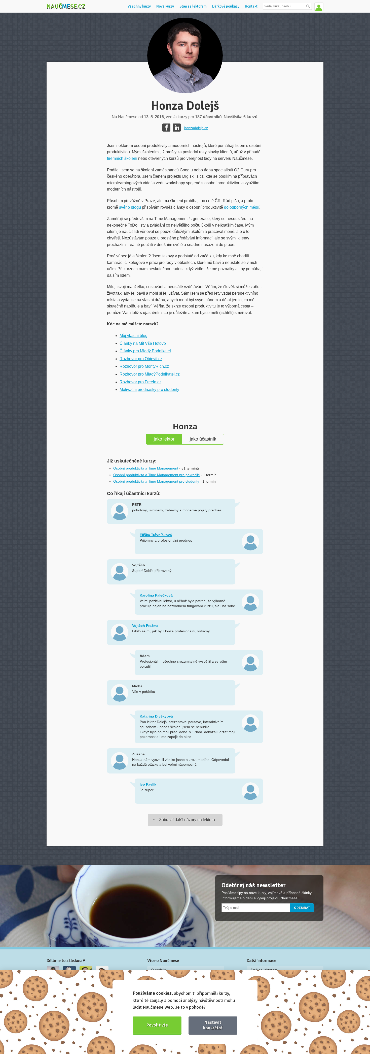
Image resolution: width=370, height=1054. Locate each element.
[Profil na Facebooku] (166, 127)
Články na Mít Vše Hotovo (143, 343)
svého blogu (130, 207)
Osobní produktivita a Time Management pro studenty (156, 481)
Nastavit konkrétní (213, 1024)
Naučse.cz (66, 6)
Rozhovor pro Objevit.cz (141, 359)
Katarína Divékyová (156, 716)
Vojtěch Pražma (145, 626)
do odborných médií (241, 207)
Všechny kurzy (139, 6)
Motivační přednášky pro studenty (149, 389)
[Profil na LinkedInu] (177, 127)
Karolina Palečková (156, 595)
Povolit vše (157, 1025)
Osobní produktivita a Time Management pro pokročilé (156, 475)
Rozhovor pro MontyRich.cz (144, 366)
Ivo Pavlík (148, 784)
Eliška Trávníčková (156, 535)
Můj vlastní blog (133, 335)
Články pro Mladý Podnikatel (145, 351)
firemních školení (122, 158)
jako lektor (164, 439)
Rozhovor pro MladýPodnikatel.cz (150, 374)
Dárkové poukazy (225, 6)
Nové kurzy (165, 6)
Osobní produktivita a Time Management (145, 468)
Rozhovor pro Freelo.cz (140, 382)
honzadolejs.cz (196, 128)
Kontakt (251, 6)
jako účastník (203, 439)
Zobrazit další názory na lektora (187, 820)
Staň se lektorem (193, 6)
